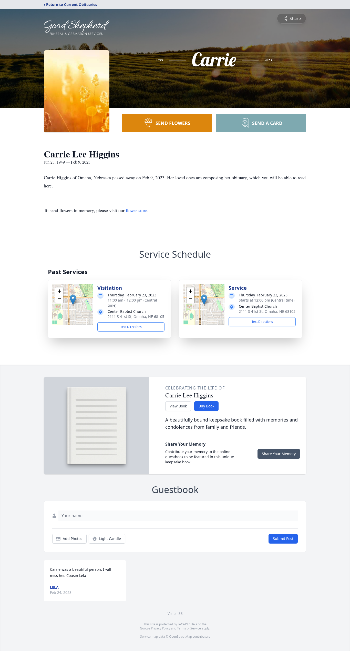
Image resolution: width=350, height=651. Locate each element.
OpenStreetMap (180, 636)
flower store (136, 210)
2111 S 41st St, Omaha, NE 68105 (136, 316)
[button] (73, 299)
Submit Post (283, 538)
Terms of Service (189, 628)
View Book (178, 406)
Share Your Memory (279, 453)
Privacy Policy (160, 628)
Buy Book (206, 406)
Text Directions (131, 327)
